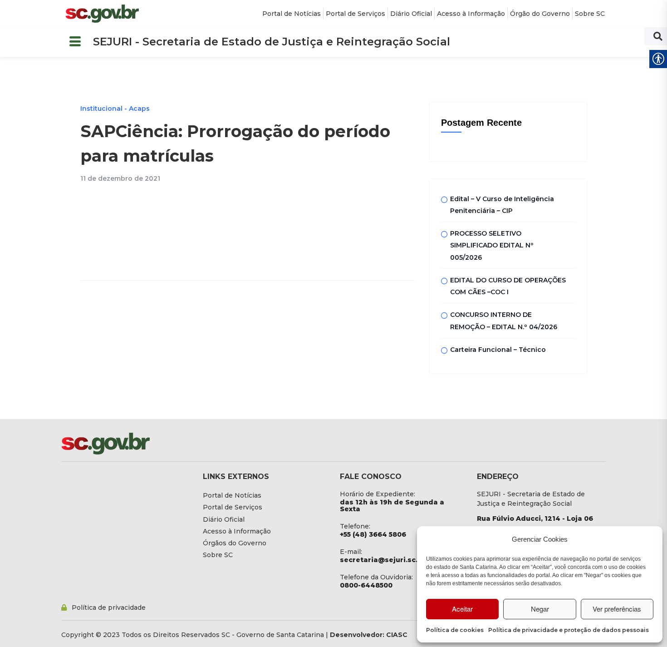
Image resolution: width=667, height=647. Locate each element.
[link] (102, 14)
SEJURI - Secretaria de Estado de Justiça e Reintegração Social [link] (271, 41)
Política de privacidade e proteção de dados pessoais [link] (568, 630)
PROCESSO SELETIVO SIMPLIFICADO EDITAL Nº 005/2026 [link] (492, 245)
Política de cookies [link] (455, 630)
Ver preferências (617, 608)
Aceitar (462, 608)
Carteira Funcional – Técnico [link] (498, 350)
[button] (74, 42)
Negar (540, 608)
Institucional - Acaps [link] (115, 108)
